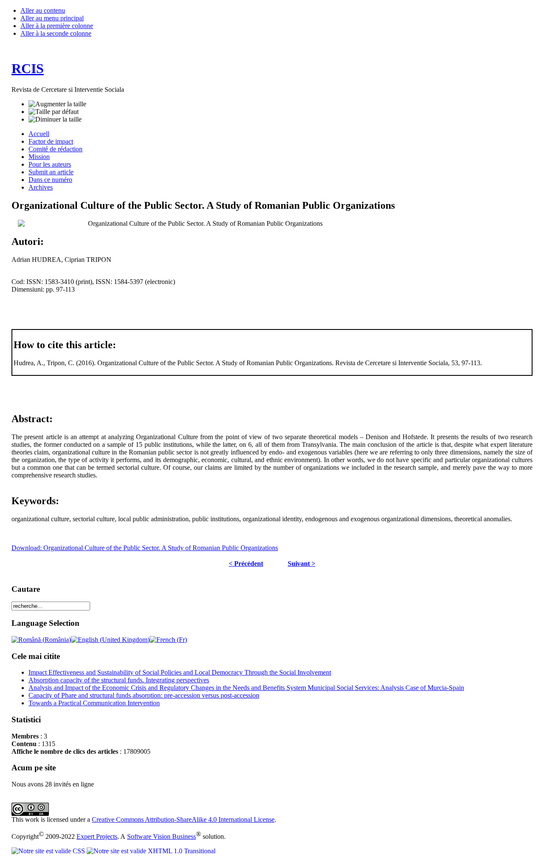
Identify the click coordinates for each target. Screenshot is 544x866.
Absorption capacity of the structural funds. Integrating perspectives (118, 680)
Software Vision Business (161, 836)
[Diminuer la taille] (55, 119)
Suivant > (301, 563)
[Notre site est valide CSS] (49, 851)
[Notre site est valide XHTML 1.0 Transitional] (151, 851)
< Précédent (246, 563)
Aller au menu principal (52, 18)
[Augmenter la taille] (57, 104)
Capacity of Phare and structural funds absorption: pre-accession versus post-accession (143, 695)
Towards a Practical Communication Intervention (94, 703)
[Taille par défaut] (53, 112)
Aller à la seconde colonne (55, 33)
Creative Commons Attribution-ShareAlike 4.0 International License (183, 819)
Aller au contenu (42, 10)
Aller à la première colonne (56, 25)
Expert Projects (96, 836)
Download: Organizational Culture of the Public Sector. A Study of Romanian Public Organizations (144, 547)
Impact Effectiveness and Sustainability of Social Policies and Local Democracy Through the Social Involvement (179, 672)
